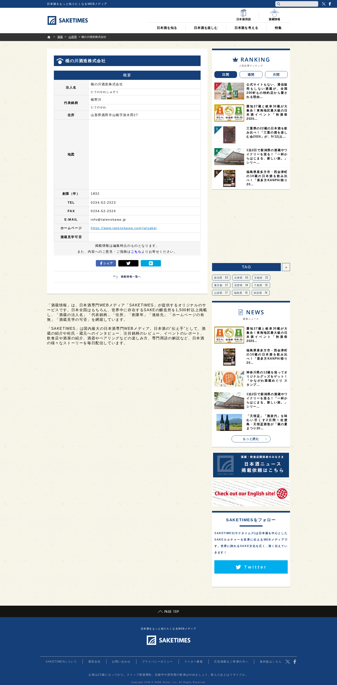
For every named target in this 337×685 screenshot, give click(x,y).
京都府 (261, 277)
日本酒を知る (167, 28)
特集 (278, 28)
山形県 (221, 292)
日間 (225, 74)
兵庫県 (241, 277)
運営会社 (94, 661)
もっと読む (251, 439)
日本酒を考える (246, 28)
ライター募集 (193, 661)
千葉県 (261, 285)
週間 (251, 74)
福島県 (241, 292)
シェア (108, 263)
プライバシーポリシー (157, 661)
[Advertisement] (251, 226)
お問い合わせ (121, 661)
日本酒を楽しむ (206, 28)
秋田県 (261, 292)
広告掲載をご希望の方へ (231, 661)
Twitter (323, 4)
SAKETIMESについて (61, 661)
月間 (276, 74)
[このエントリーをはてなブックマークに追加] (151, 263)
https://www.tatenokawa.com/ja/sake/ (124, 228)
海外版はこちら (271, 661)
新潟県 (221, 277)
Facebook (329, 4)
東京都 (221, 285)
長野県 (241, 285)
